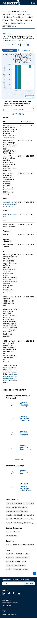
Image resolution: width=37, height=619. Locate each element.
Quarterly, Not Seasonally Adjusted (17, 511)
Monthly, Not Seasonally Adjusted (16, 507)
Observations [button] (8, 34)
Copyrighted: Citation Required (16, 565)
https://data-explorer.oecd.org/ (10, 378)
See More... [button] (19, 459)
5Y (13, 45)
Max (23, 45)
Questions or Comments (10, 603)
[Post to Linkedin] (23, 114)
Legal (4, 611)
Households (10, 557)
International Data (11, 536)
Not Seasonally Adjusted (20, 569)
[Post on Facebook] (16, 114)
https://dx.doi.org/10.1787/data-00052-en (10, 326)
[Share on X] (12, 114)
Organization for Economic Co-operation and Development (10, 204)
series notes (8, 105)
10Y (18, 45)
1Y (9, 45)
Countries (17, 532)
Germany (9, 532)
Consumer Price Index (23, 557)
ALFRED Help (6, 606)
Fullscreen (28, 97)
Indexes (17, 561)
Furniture (19, 554)
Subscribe (29, 583)
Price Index (9, 561)
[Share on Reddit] (19, 114)
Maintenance (10, 554)
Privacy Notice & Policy (9, 614)
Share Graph (18, 110)
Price (24, 561)
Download (25, 50)
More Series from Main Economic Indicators (20, 545)
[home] (11, 2)
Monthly (8, 569)
